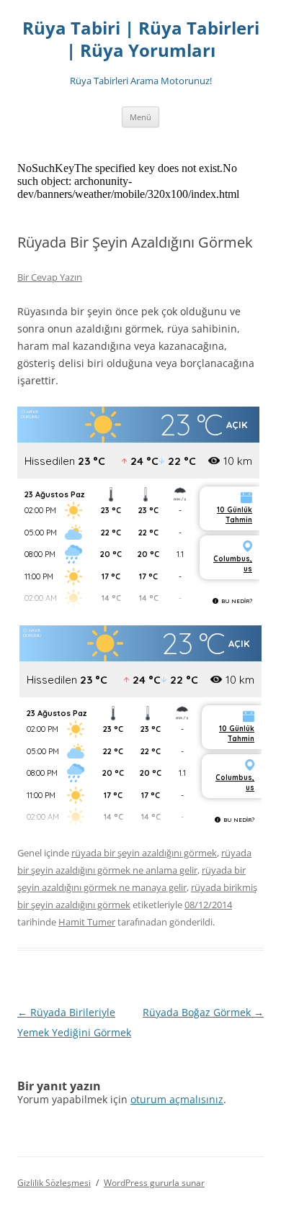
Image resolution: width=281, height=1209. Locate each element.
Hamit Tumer (86, 921)
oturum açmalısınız (176, 1099)
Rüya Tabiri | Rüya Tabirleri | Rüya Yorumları (140, 39)
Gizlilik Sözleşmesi (54, 1183)
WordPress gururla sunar (154, 1183)
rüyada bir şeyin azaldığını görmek (144, 852)
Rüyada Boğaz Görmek (203, 1012)
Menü (140, 117)
